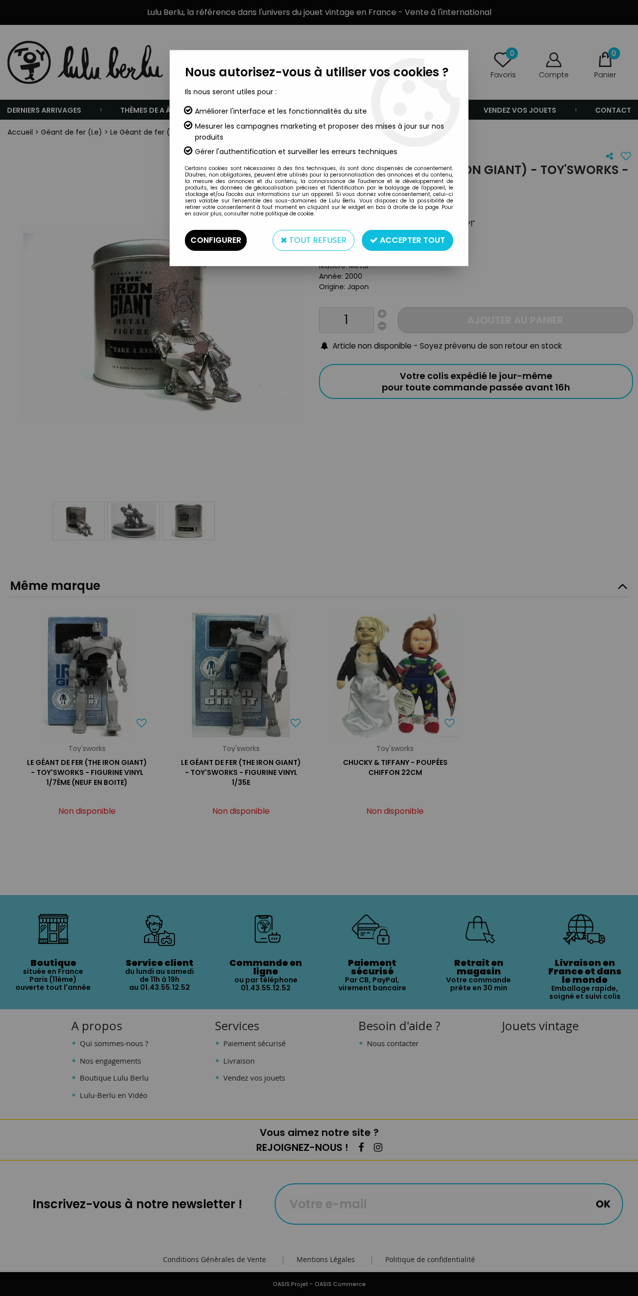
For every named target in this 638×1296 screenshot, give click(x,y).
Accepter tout (411, 240)
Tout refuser (316, 240)
